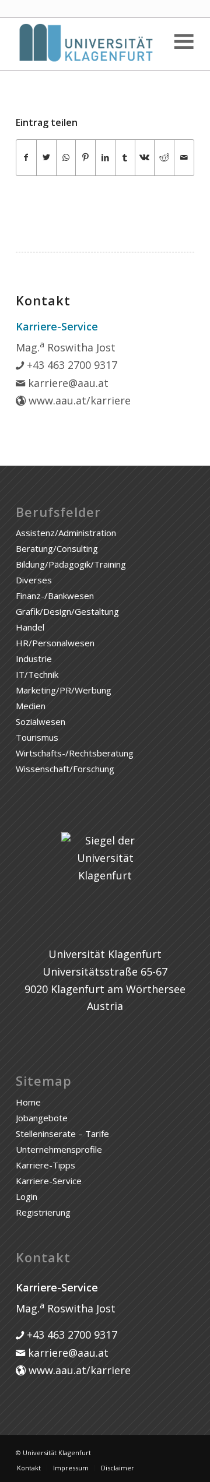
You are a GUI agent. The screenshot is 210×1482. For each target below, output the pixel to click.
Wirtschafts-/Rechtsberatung (75, 753)
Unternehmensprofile (59, 1149)
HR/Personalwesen (55, 643)
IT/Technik (37, 674)
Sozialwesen (40, 721)
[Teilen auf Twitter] (46, 157)
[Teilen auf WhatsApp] (66, 157)
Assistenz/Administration (66, 532)
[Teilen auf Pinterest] (85, 157)
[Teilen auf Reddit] (164, 157)
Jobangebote (42, 1118)
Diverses (34, 580)
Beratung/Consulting (57, 548)
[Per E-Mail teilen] (184, 157)
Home (28, 1102)
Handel (30, 627)
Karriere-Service (49, 1181)
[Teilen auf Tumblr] (125, 157)
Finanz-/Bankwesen (55, 595)
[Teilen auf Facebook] (26, 157)
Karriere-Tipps (45, 1165)
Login (26, 1196)
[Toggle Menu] (183, 41)
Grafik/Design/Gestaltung (67, 611)
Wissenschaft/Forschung (65, 769)
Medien (31, 706)
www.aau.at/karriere (78, 400)
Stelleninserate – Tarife (62, 1133)
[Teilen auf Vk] (145, 157)
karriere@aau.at (66, 383)
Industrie (34, 658)
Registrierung (43, 1212)
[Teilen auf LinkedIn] (105, 157)
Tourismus (37, 737)
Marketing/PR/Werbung (63, 690)
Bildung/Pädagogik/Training (71, 564)
